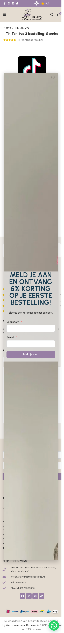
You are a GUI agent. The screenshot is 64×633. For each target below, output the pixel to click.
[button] (53, 77)
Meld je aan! (30, 354)
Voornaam (12, 322)
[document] (30, 316)
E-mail (10, 337)
